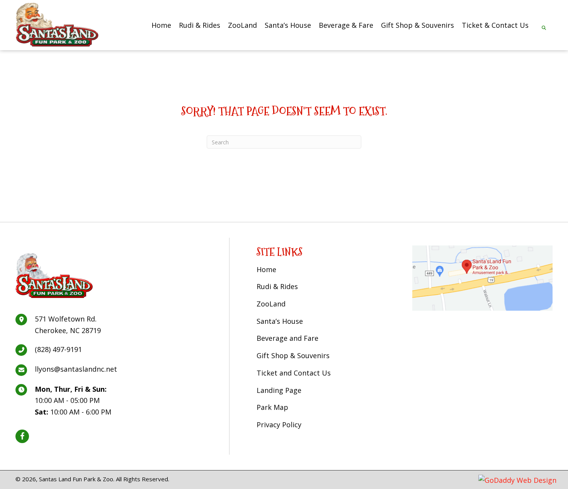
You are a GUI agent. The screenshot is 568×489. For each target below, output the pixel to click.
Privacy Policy (279, 424)
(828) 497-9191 (58, 349)
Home (266, 269)
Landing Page (279, 390)
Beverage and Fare (287, 338)
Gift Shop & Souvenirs (293, 355)
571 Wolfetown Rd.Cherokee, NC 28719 (68, 324)
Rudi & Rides (277, 286)
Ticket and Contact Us (294, 372)
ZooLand (271, 303)
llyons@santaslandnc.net (76, 369)
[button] (22, 436)
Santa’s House (280, 321)
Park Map (272, 407)
